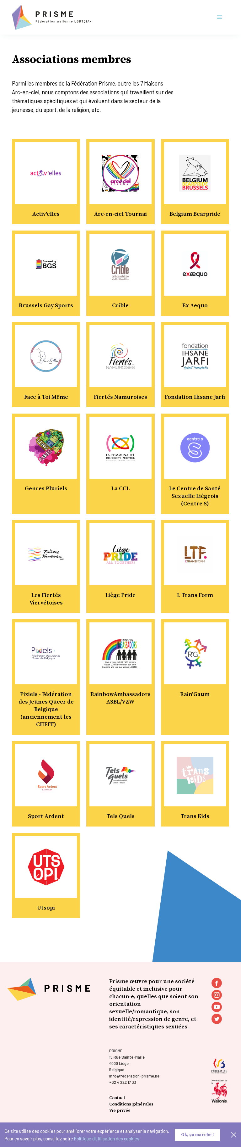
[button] (219, 17)
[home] (51, 17)
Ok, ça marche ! (197, 1135)
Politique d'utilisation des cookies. (107, 1138)
